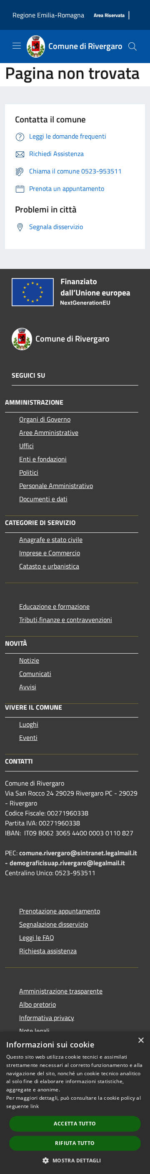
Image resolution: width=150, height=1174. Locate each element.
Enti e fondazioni (43, 459)
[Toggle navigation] (17, 46)
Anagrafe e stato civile (50, 539)
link (34, 1106)
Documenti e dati (43, 499)
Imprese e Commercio (49, 553)
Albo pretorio (37, 1004)
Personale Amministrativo (56, 486)
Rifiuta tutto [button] (75, 1143)
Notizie (29, 660)
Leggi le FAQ (36, 937)
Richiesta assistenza (48, 951)
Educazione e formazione (54, 606)
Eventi (28, 737)
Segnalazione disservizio (53, 924)
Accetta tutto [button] (75, 1123)
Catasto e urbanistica (49, 566)
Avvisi (27, 687)
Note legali (34, 1031)
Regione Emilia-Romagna (48, 15)
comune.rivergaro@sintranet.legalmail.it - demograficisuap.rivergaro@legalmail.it (71, 858)
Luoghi (28, 724)
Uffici (26, 446)
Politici (28, 472)
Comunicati (35, 674)
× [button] (141, 1040)
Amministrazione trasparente (60, 991)
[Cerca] (133, 46)
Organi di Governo (44, 419)
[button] (75, 1160)
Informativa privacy (46, 1018)
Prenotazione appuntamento (59, 911)
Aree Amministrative (48, 432)
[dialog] (75, 1103)
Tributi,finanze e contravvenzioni (65, 620)
